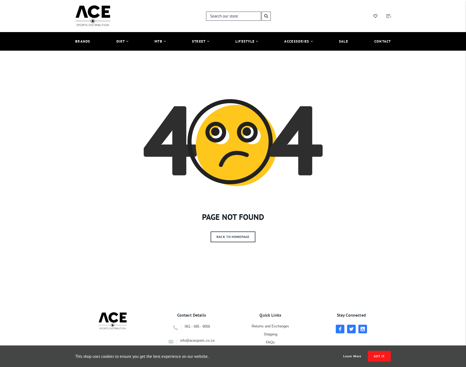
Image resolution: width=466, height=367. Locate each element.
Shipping (270, 334)
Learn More (352, 356)
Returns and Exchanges (270, 326)
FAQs (270, 342)
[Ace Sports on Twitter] (351, 329)
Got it (379, 356)
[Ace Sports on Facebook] (340, 329)
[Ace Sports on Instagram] (362, 329)
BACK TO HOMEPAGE (233, 237)
